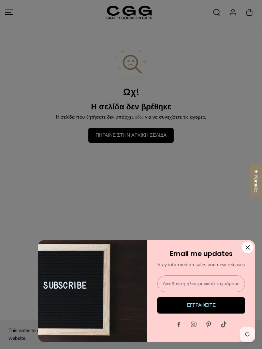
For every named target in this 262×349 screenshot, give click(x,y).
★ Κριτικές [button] (256, 180)
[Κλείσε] (247, 247)
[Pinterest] (208, 324)
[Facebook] (178, 324)
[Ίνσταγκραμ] (193, 324)
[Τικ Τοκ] (223, 324)
